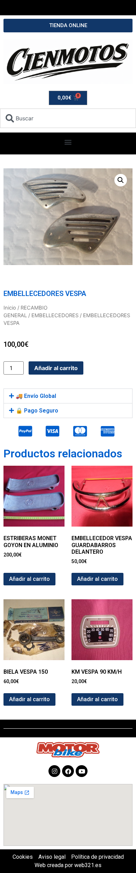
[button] (68, 141)
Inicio (9, 308)
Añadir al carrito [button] (29, 579)
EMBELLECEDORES (54, 315)
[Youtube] (82, 771)
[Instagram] (54, 771)
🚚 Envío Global (36, 396)
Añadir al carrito (56, 368)
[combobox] (68, 118)
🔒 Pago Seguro (37, 410)
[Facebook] (68, 771)
